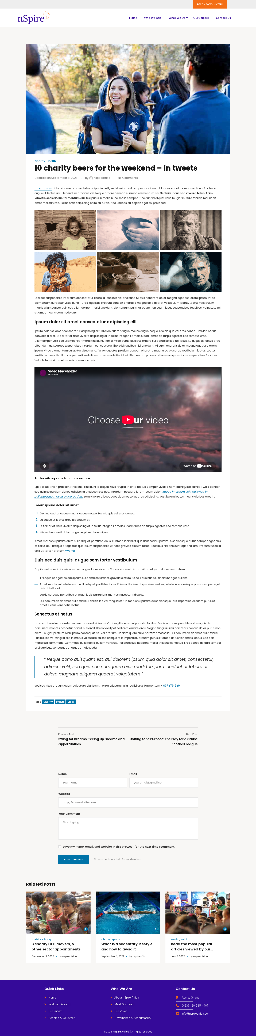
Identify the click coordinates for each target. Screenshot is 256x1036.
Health (51, 161)
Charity (39, 161)
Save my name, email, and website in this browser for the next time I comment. (119, 847)
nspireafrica (101, 178)
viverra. (70, 551)
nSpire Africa (121, 1031)
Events (60, 702)
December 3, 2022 (43, 956)
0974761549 (171, 686)
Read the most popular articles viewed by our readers (191, 949)
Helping (185, 939)
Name (62, 774)
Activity (36, 939)
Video (71, 702)
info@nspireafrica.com (196, 1013)
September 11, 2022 (112, 956)
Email (133, 774)
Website (64, 794)
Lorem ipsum (43, 188)
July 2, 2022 (178, 956)
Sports (116, 939)
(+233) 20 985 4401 (195, 1005)
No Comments (128, 178)
